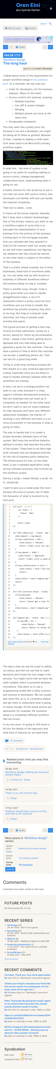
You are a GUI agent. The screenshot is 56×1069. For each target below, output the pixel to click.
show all (10, 869)
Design (13, 798)
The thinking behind (28, 858)
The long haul (26, 864)
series (22, 47)
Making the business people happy (26, 850)
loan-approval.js (15, 642)
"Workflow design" (35, 838)
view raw (45, 642)
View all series (11, 959)
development (36, 748)
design (27, 779)
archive (31, 28)
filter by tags (13, 28)
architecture (22, 748)
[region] (28, 572)
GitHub (11, 644)
